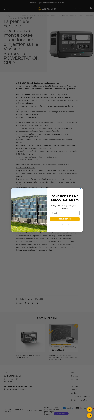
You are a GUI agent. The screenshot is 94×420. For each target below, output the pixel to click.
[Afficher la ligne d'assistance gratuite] (89, 409)
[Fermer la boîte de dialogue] (80, 190)
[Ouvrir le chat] (89, 415)
